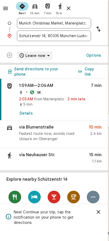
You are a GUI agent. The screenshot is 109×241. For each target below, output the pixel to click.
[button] (54, 134)
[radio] (22, 8)
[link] (54, 99)
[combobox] (54, 23)
